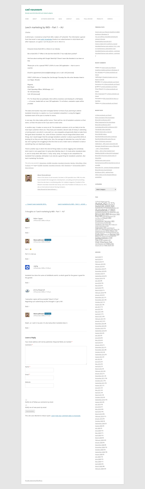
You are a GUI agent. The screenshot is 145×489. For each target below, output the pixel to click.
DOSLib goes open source (102, 160)
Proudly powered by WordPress (33, 480)
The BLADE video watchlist (103, 129)
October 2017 (99, 302)
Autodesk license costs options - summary (107, 51)
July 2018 (97, 281)
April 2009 (98, 435)
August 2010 (98, 402)
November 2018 (100, 271)
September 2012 (100, 354)
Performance (100, 232)
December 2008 (99, 445)
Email (27, 374)
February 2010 (99, 416)
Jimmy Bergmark (39, 290)
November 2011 (100, 378)
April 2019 (98, 259)
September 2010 (100, 400)
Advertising (43, 163)
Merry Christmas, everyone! (103, 141)
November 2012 (100, 350)
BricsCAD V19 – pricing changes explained (107, 167)
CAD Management (109, 216)
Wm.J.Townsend (100, 94)
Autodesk (55, 163)
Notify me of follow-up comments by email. (39, 402)
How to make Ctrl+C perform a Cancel (106, 44)
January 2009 (99, 442)
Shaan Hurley (106, 236)
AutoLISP (114, 212)
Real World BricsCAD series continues (106, 136)
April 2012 (98, 366)
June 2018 (98, 283)
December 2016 (99, 323)
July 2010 (97, 404)
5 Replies (27, 32)
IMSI (62, 165)
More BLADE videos (101, 134)
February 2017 (99, 319)
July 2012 (97, 359)
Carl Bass (98, 218)
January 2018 (99, 295)
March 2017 (98, 316)
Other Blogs (79, 163)
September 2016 (100, 331)
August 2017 (98, 304)
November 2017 (100, 300)
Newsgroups (100, 231)
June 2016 (98, 338)
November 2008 (100, 447)
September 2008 (100, 452)
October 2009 (99, 421)
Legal (78, 19)
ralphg (36, 266)
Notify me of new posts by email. (36, 407)
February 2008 (99, 469)
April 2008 (98, 464)
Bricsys (115, 214)
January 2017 (99, 321)
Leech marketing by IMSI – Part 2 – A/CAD (72, 204)
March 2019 (98, 262)
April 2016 (98, 342)
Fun (108, 224)
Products (100, 19)
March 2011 (98, 395)
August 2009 (98, 426)
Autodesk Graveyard (47, 19)
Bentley (73, 163)
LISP (98, 229)
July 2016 (97, 335)
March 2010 (98, 414)
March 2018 (98, 290)
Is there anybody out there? (111, 82)
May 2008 (98, 461)
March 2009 (98, 438)
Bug (98, 216)
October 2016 (99, 328)
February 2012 (99, 371)
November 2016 (100, 326)
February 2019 (99, 264)
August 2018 (98, 278)
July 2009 (97, 428)
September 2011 (100, 383)
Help (114, 224)
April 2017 (98, 314)
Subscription (103, 237)
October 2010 (99, 397)
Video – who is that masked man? (105, 151)
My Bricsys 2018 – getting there (104, 172)
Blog (60, 19)
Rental (114, 234)
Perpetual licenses (112, 232)
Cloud (106, 218)
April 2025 (98, 257)
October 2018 (99, 273)
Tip (99, 239)
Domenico (98, 84)
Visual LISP (99, 245)
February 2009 (99, 440)
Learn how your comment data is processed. (66, 416)
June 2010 (98, 407)
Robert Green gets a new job (103, 132)
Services (110, 19)
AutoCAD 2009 (104, 206)
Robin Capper (38, 218)
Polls (99, 234)
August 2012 (98, 357)
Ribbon (98, 236)
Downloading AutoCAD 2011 (103, 41)
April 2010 (98, 411)
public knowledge (46, 39)
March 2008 (98, 466)
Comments (99, 219)
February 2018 (99, 293)
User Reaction (100, 244)
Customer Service (104, 221)
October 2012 (99, 352)
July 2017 (97, 307)
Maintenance (107, 229)
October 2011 (99, 381)
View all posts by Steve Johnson (47, 189)
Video (110, 244)
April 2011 (98, 392)
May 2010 (98, 409)
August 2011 (98, 385)
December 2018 (99, 269)
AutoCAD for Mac (112, 208)
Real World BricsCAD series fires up (105, 139)
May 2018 (98, 285)
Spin (113, 236)
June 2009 (98, 431)
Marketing (68, 165)
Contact (69, 19)
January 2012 (99, 373)
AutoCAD (105, 203)
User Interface (103, 242)
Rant (106, 234)
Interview (100, 227)
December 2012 (99, 347)
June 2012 (98, 362)
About (35, 19)
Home (27, 19)
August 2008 (98, 454)
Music (116, 229)
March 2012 (98, 369)
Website (27, 382)
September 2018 (100, 276)
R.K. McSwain (99, 72)
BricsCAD (102, 214)
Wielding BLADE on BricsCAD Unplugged (106, 153)
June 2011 (98, 388)
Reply (26, 232)
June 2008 (98, 459)
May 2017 (98, 312)
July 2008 (97, 457)
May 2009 (98, 433)
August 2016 (98, 333)
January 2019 (99, 266)
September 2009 (100, 423)
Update (107, 240)
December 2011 (99, 376)
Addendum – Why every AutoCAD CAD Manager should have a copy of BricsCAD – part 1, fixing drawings (107, 146)
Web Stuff (109, 245)
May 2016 (98, 340)
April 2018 (98, 288)
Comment (29, 345)
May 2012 (98, 364)
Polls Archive (88, 19)
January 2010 (99, 419)
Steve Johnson (29, 168)
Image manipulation (102, 226)
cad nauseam (33, 9)
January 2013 (99, 345)
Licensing (111, 228)
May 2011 (98, 390)
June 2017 (98, 309)
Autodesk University (64, 163)
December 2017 (99, 297)
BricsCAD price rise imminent (103, 170)
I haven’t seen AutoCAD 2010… (36, 204)
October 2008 (99, 450)
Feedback (100, 224)
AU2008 (49, 163)
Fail (108, 223)
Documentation (100, 223)
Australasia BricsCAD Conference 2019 (106, 127)
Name (27, 367)
